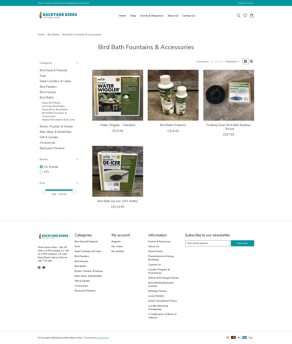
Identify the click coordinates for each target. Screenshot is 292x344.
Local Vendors (156, 296)
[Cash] (228, 337)
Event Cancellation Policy (162, 300)
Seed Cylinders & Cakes (55, 81)
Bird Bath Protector (173, 125)
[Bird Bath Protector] (173, 95)
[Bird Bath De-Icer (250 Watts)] (117, 171)
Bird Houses (48, 92)
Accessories (47, 143)
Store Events (155, 251)
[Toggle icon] (238, 16)
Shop (133, 15)
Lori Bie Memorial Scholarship (158, 307)
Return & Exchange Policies (163, 277)
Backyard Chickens (52, 148)
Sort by (218, 61)
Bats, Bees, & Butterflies (55, 132)
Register (116, 241)
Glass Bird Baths (51, 102)
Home (122, 15)
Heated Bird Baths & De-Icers (58, 119)
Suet (43, 76)
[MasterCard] (233, 337)
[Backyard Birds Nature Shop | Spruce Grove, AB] (58, 15)
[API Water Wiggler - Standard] (117, 95)
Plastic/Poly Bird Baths (55, 109)
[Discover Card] (250, 337)
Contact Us (188, 15)
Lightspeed (102, 337)
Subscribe (242, 243)
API (46, 172)
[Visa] (239, 337)
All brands (51, 167)
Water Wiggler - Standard (117, 125)
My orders (117, 246)
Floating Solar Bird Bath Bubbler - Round (228, 127)
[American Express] (244, 337)
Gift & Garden (49, 137)
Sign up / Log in (245, 3)
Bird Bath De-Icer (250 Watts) (118, 201)
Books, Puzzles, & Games (56, 126)
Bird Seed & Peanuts (53, 70)
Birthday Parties (157, 291)
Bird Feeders (48, 87)
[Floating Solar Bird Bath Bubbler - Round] (228, 95)
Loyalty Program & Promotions (159, 271)
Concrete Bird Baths (53, 106)
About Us (173, 15)
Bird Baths (53, 34)
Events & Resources (151, 15)
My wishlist (118, 251)
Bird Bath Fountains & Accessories (54, 114)
